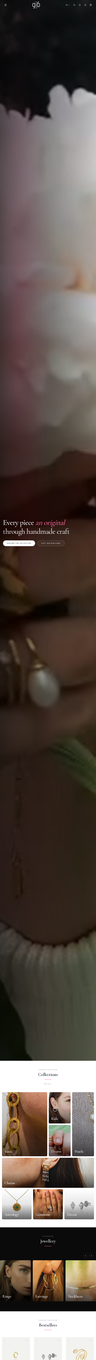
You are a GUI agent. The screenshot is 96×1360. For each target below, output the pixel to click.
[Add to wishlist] (27, 1340)
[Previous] (85, 1255)
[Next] (91, 1255)
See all (48, 1084)
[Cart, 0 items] (90, 5)
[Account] (85, 5)
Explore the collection (19, 543)
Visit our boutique (50, 543)
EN (67, 5)
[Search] (74, 5)
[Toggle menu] (5, 5)
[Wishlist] (80, 5)
